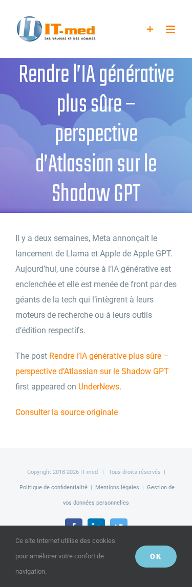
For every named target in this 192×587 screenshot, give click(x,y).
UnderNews (98, 387)
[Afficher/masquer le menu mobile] (171, 29)
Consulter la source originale (66, 412)
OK (156, 556)
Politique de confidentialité (53, 487)
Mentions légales (117, 487)
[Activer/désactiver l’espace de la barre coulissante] (150, 29)
